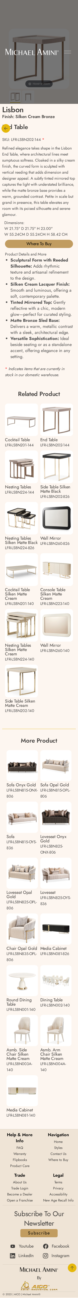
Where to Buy (39, 244)
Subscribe (39, 1233)
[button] (67, 52)
